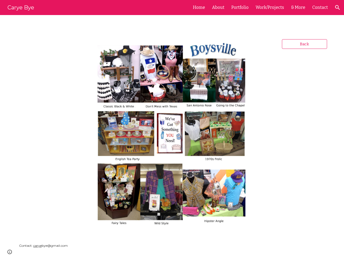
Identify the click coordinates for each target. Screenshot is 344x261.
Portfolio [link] (240, 7)
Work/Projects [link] (270, 7)
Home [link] (199, 7)
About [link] (218, 7)
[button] (337, 7)
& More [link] (298, 7)
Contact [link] (320, 7)
